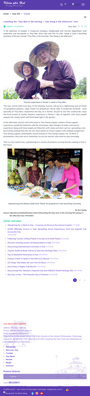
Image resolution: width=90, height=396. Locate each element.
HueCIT (60, 389)
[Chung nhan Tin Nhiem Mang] (15, 393)
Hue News (10, 356)
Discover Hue (12, 350)
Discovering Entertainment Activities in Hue (26, 246)
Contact (10, 365)
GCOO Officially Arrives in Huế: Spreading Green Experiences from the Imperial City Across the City (47, 230)
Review (9, 359)
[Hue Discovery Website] (45, 4)
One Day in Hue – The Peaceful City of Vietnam (28, 274)
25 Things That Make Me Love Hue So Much (27, 262)
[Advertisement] (45, 298)
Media (8, 362)
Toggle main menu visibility (83, 4)
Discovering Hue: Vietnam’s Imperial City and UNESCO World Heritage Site (40, 270)
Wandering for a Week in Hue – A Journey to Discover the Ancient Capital (40, 225)
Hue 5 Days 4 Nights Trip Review (22, 266)
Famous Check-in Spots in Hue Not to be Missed (28, 258)
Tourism (9, 353)
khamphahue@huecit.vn (18, 333)
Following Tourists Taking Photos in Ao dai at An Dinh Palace (34, 238)
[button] (85, 17)
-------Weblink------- (13, 376)
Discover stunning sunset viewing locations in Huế (29, 242)
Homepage (11, 347)
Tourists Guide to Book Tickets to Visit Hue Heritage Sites (33, 250)
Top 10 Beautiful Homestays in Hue (23, 254)
